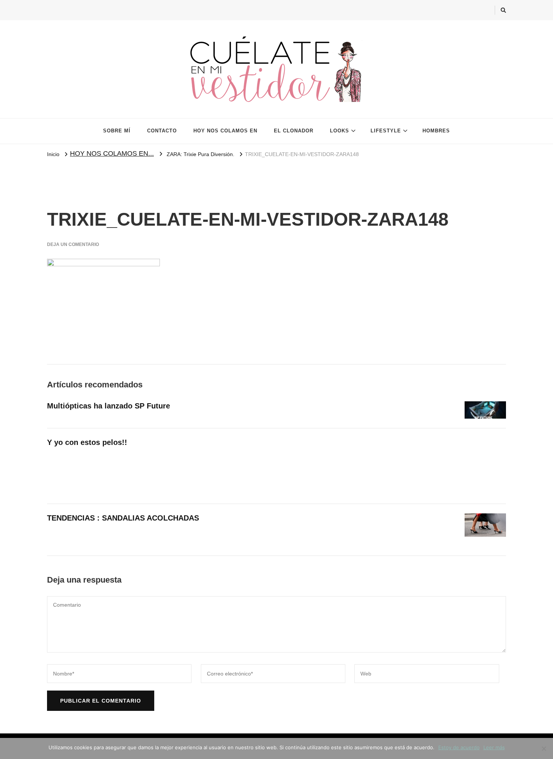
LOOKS (339, 131)
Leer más (494, 747)
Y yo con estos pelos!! (87, 442)
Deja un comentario (73, 244)
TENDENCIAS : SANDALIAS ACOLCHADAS (123, 518)
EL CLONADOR (293, 131)
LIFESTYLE (386, 131)
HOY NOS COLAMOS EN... (112, 153)
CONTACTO (162, 131)
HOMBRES (436, 131)
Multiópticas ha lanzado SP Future (108, 406)
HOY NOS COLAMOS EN (225, 131)
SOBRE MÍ (117, 131)
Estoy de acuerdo (459, 747)
